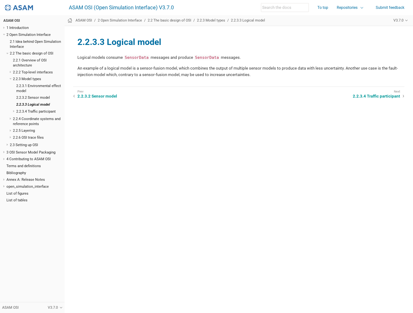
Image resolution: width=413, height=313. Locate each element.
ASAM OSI (11, 20)
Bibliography (16, 173)
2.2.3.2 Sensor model (33, 97)
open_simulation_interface (27, 186)
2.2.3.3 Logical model (33, 104)
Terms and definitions (23, 166)
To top (322, 7)
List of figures (17, 193)
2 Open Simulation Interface (28, 35)
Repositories (347, 7)
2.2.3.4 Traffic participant (36, 111)
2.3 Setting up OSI (24, 145)
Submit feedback (390, 7)
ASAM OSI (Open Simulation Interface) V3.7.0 (121, 7)
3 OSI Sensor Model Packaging (30, 152)
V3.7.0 (398, 20)
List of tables (16, 200)
